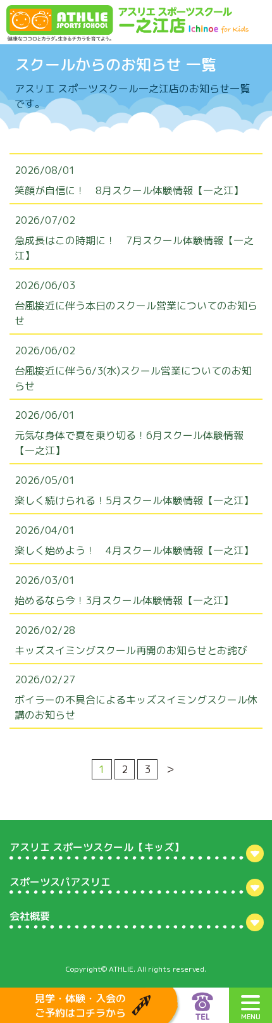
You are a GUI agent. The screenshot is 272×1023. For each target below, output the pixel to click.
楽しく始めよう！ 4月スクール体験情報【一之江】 (134, 550)
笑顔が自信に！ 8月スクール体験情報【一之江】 (129, 190)
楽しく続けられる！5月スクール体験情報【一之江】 (134, 500)
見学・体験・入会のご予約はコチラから (80, 1005)
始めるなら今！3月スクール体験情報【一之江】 (124, 600)
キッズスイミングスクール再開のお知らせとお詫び (131, 650)
